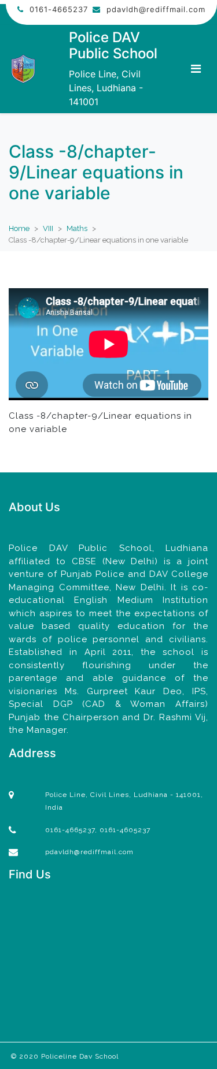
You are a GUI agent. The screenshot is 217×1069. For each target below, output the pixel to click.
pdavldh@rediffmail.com (155, 9)
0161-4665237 (59, 9)
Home (19, 228)
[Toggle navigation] (195, 68)
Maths (77, 228)
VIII (48, 228)
